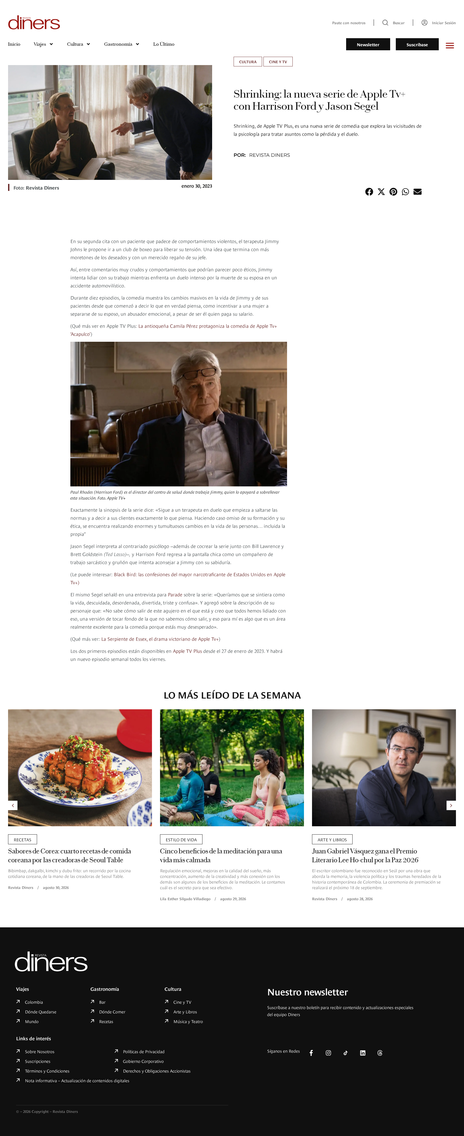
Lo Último (164, 44)
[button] (369, 192)
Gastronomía (118, 44)
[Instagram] (328, 1053)
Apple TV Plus (187, 650)
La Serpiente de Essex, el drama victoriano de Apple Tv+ (160, 638)
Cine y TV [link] (278, 61)
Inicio (14, 44)
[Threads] (380, 1053)
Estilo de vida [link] (181, 839)
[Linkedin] (363, 1053)
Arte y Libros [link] (332, 839)
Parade (176, 594)
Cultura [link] (247, 61)
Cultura (75, 44)
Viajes (40, 44)
